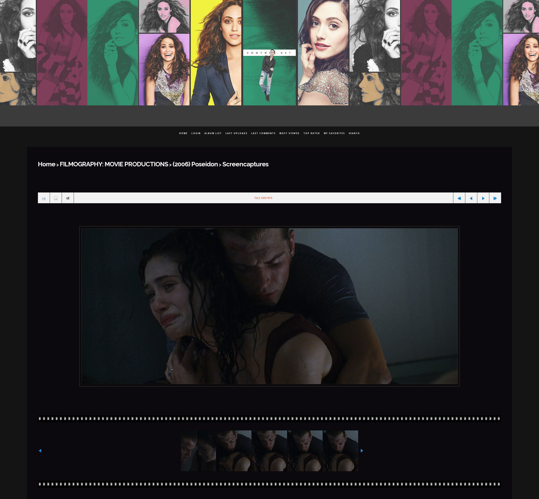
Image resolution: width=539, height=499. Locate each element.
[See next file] (483, 195)
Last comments (263, 133)
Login (196, 133)
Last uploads (236, 133)
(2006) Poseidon (165, 163)
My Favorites (334, 133)
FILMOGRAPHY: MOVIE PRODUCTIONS (99, 163)
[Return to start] (459, 195)
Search (354, 133)
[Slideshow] (68, 195)
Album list (213, 133)
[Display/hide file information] (56, 195)
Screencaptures (205, 163)
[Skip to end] (495, 195)
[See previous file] (471, 195)
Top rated (311, 133)
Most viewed (289, 133)
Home (183, 133)
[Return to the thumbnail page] (44, 195)
